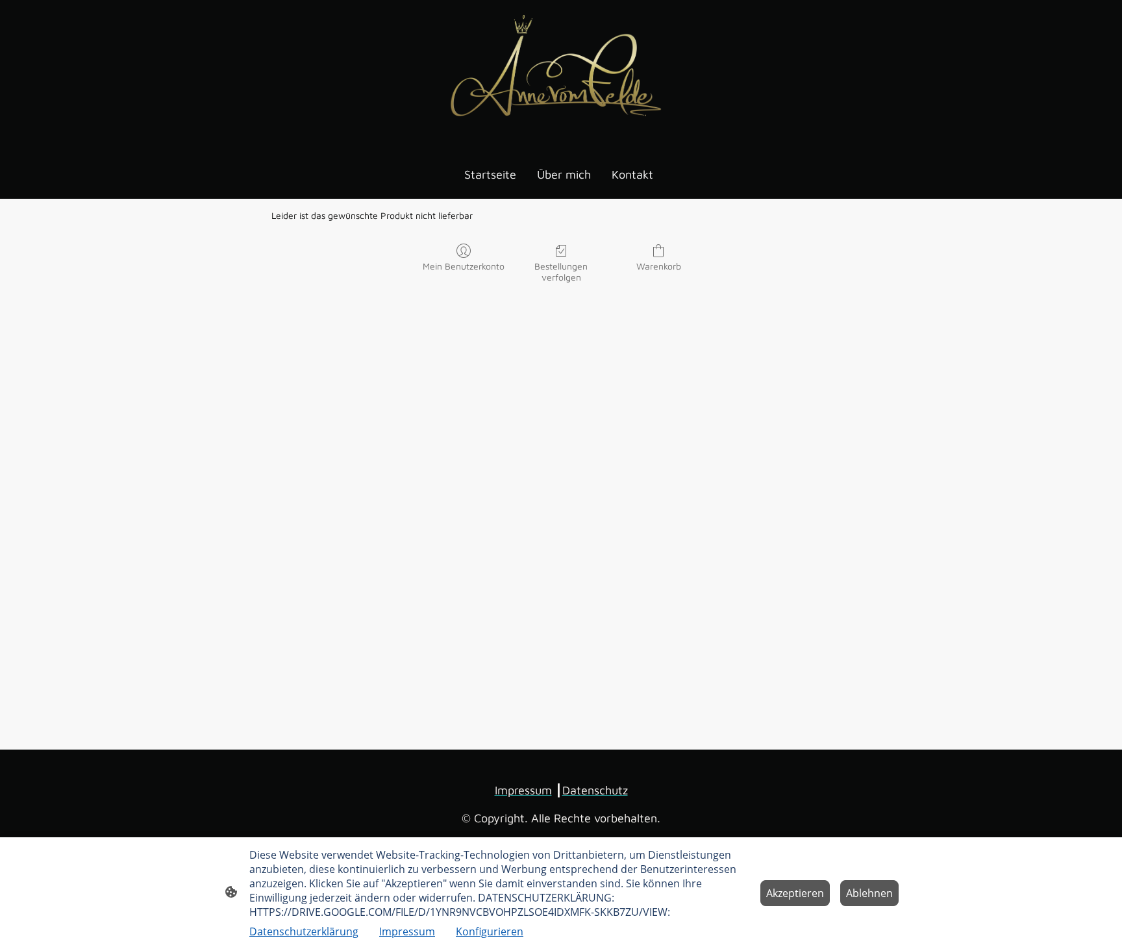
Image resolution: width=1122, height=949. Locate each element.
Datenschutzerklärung (303, 931)
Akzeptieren (795, 893)
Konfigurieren (489, 931)
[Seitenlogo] (561, 74)
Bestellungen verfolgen (561, 271)
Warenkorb (658, 266)
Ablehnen (869, 893)
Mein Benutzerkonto (464, 266)
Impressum (407, 931)
